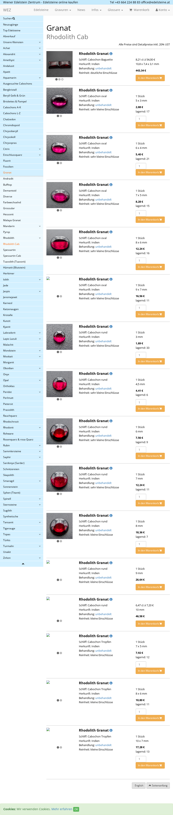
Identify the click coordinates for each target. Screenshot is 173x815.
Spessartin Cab (12, 256)
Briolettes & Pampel (15, 101)
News (81, 10)
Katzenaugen (11, 309)
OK (76, 809)
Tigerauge (9, 528)
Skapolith (8, 475)
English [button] (138, 785)
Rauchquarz (10, 415)
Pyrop (6, 232)
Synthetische (10, 516)
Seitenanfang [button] (159, 785)
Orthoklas (9, 386)
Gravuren (62, 10)
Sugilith (7, 510)
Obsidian (8, 368)
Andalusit (8, 66)
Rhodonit (8, 427)
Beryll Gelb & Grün (14, 95)
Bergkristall (10, 89)
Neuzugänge (10, 24)
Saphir (7, 457)
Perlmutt (8, 398)
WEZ (7, 9)
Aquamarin (9, 77)
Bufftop (7, 184)
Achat (6, 48)
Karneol (7, 303)
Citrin (6, 149)
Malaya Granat (12, 220)
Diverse (7, 196)
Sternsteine (10, 504)
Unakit (7, 552)
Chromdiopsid (11, 125)
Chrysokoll (9, 137)
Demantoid (9, 190)
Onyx (6, 374)
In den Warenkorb (148, 78)
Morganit (8, 362)
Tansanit (8, 522)
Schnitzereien (11, 469)
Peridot (7, 392)
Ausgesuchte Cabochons (17, 83)
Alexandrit (9, 54)
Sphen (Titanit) (11, 492)
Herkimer (8, 273)
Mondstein (9, 350)
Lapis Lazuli (10, 339)
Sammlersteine (12, 451)
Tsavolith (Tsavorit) (14, 261)
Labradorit (9, 332)
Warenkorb (141, 10)
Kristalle (8, 315)
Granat (7, 172)
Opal (6, 380)
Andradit (8, 178)
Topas (6, 534)
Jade (5, 285)
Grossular (9, 208)
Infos (95, 10)
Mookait (8, 356)
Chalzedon (9, 119)
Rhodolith (8, 238)
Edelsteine (41, 10)
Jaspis (6, 291)
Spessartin (9, 250)
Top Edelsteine (11, 30)
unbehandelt (103, 68)
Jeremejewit (10, 297)
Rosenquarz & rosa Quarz (18, 439)
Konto (163, 10)
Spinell (7, 499)
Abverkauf (9, 36)
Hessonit (8, 214)
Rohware (8, 433)
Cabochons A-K (12, 107)
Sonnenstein (10, 487)
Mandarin (9, 226)
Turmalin (8, 546)
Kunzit (6, 321)
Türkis (6, 540)
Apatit (6, 72)
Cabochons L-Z (11, 113)
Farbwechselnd (12, 202)
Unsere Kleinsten (13, 42)
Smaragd (8, 481)
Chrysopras (10, 143)
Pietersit (8, 404)
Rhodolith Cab (11, 244)
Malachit (8, 344)
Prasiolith (8, 410)
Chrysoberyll (10, 131)
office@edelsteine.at (155, 2)
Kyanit (6, 327)
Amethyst (8, 60)
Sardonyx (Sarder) (13, 463)
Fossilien (8, 166)
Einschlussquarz (12, 155)
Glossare (114, 10)
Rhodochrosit (11, 421)
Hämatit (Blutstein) (14, 267)
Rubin (6, 445)
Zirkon (7, 558)
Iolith (6, 279)
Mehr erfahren (61, 809)
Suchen (7, 18)
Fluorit (7, 160)
